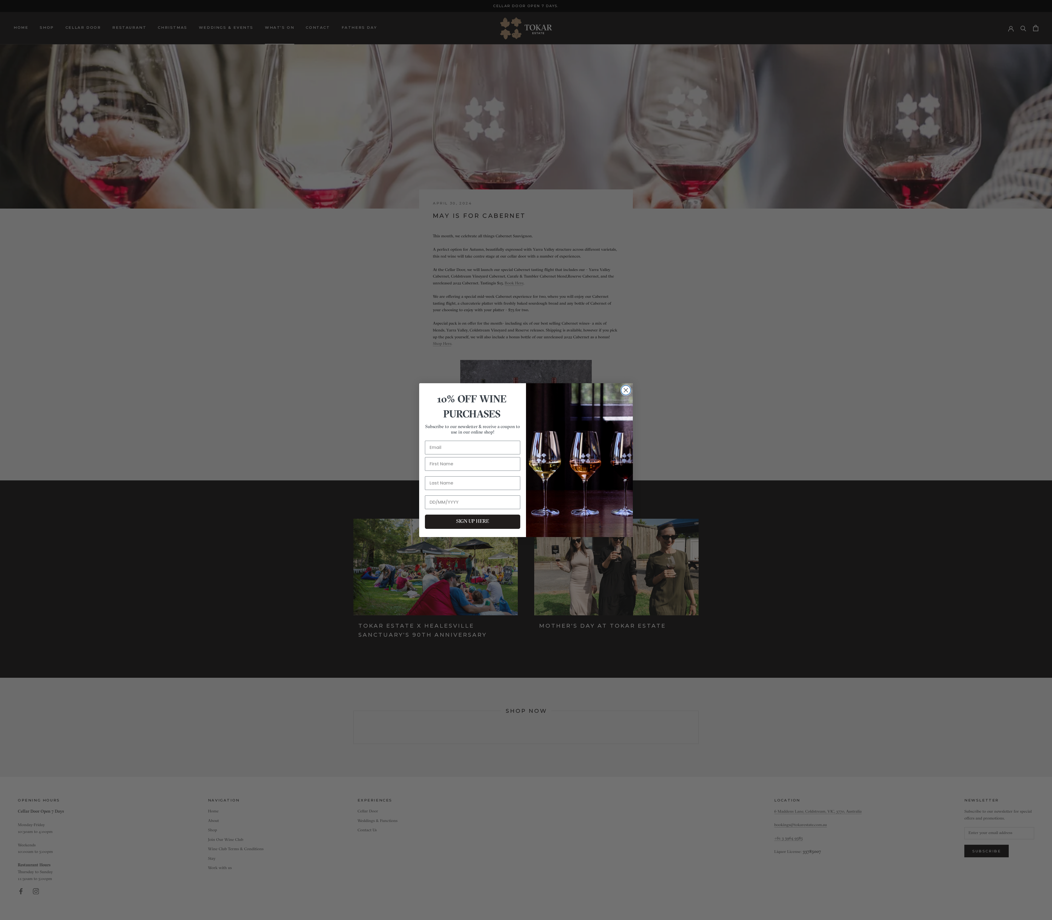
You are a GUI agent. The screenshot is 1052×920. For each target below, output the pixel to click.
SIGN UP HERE (472, 521)
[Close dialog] (626, 390)
